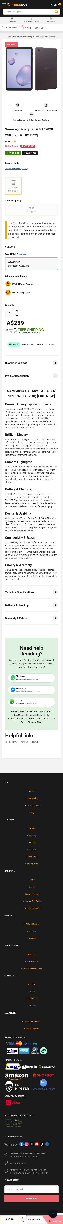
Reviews (32, 850)
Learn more (22, 254)
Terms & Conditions (32, 805)
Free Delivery (12, 21)
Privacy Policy (32, 798)
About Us (32, 791)
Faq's (7, 742)
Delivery (32, 828)
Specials (32, 931)
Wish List (32, 938)
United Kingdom (32, 1029)
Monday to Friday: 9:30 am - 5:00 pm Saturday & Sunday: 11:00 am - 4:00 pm (29, 1171)
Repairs (32, 887)
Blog (32, 812)
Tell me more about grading (16, 168)
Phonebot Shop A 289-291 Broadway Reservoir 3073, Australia (29, 1155)
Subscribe (31, 1198)
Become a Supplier (32, 908)
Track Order (32, 857)
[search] (56, 12)
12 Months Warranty (31, 21)
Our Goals (32, 954)
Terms (15, 742)
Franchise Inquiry (32, 894)
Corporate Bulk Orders (32, 901)
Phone (32, 984)
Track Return (32, 864)
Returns (34, 742)
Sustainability (32, 961)
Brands (32, 880)
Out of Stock (34, 1219)
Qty (22, 1221)
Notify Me (29, 146)
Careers (32, 1006)
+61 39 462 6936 (17, 1163)
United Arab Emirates (32, 1021)
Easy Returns (51, 21)
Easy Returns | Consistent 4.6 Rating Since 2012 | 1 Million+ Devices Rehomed (32, 37)
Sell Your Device (10, 28)
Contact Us (32, 998)
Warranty (16, 254)
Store (32, 991)
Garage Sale (39, 28)
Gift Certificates (32, 924)
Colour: (10, 246)
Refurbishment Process (32, 968)
